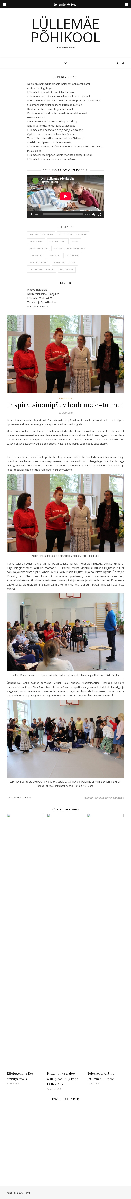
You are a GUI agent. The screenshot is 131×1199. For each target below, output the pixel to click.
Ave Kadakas (24, 797)
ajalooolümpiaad (41, 234)
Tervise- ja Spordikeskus (41, 302)
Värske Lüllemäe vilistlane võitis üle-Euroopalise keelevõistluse (64, 100)
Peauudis (65, 398)
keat (75, 241)
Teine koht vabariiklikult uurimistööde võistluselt (55, 138)
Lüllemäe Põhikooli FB (40, 298)
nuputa (55, 255)
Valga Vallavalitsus (37, 306)
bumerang (36, 241)
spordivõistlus (64, 262)
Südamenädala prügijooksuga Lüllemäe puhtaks (54, 104)
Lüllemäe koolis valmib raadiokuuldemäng (51, 92)
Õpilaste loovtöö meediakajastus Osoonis (51, 134)
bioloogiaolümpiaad (73, 234)
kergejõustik (38, 248)
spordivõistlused (42, 269)
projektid (72, 255)
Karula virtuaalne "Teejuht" (43, 294)
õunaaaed (66, 269)
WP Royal (26, 1192)
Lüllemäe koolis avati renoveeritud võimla (51, 159)
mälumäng (36, 255)
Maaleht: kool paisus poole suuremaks (49, 142)
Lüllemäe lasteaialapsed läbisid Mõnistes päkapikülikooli (59, 155)
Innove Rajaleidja (37, 289)
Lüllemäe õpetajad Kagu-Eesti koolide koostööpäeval (58, 96)
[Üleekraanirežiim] (99, 214)
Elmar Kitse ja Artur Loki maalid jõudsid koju (52, 121)
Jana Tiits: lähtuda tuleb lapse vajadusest (51, 125)
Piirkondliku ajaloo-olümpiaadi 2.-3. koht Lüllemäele (62, 1078)
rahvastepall (39, 262)
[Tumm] (94, 214)
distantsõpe (57, 241)
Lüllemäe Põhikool (65, 30)
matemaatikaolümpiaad (69, 248)
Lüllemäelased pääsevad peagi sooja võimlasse (55, 130)
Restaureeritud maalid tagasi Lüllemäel (50, 109)
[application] (65, 196)
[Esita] (31, 214)
